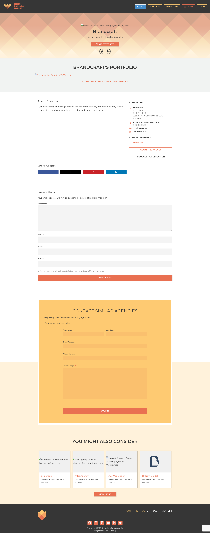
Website (41, 259)
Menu (189, 7)
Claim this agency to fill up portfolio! (105, 81)
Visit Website (106, 44)
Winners (155, 7)
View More (105, 494)
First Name (68, 330)
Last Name (111, 330)
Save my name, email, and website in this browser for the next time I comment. (72, 271)
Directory (172, 7)
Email (40, 247)
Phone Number (69, 354)
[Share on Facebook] (48, 172)
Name (41, 235)
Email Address (69, 342)
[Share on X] (70, 172)
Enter (140, 7)
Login (202, 7)
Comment (42, 204)
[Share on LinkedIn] (116, 172)
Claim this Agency (150, 150)
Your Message (69, 366)
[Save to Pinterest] (93, 172)
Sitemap (113, 531)
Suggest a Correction (151, 157)
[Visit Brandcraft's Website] (105, 75)
